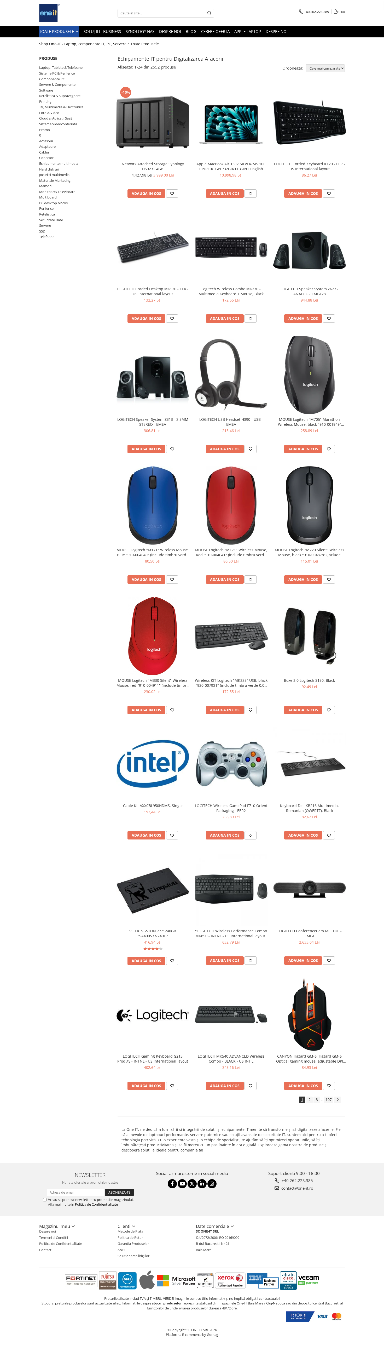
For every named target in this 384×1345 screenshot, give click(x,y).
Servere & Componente (57, 84)
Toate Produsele (57, 31)
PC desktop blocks (53, 203)
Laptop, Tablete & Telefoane (61, 67)
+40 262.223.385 (297, 1180)
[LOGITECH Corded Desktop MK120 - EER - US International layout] (152, 247)
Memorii (45, 186)
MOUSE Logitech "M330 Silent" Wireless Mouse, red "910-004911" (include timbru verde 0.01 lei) (153, 683)
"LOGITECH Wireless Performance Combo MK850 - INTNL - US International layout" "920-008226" (231, 933)
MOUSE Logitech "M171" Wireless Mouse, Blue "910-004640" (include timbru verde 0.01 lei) (153, 552)
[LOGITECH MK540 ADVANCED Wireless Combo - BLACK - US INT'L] (231, 1014)
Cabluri (44, 152)
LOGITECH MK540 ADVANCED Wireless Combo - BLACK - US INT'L (231, 1059)
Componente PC (52, 79)
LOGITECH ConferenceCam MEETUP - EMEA (309, 933)
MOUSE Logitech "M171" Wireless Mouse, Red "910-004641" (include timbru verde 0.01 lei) (231, 552)
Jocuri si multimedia (54, 174)
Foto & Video (49, 112)
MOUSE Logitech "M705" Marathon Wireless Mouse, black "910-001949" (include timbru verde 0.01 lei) (309, 422)
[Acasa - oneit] (65, 13)
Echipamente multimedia (58, 163)
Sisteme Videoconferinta (58, 124)
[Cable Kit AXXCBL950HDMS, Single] (152, 764)
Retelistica (47, 214)
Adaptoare (47, 146)
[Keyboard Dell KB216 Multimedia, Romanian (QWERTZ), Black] (309, 764)
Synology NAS (140, 31)
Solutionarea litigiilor (133, 1255)
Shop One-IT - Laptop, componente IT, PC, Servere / (84, 43)
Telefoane (46, 236)
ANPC (122, 1249)
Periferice (46, 208)
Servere (45, 225)
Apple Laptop (247, 31)
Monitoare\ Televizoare (57, 191)
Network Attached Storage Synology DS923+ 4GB (153, 166)
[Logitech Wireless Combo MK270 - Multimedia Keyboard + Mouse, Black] (231, 247)
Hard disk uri (49, 169)
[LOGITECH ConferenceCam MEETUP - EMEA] (309, 889)
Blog (191, 31)
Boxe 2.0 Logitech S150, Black (309, 680)
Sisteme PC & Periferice (57, 73)
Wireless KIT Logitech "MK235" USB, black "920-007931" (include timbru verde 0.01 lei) (231, 683)
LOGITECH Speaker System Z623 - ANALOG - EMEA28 (310, 291)
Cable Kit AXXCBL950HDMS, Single (153, 805)
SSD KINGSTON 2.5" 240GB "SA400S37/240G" (152, 933)
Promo (44, 129)
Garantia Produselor (133, 1243)
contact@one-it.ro (296, 1188)
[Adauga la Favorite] (172, 193)
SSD (42, 231)
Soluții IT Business (102, 31)
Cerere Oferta (215, 31)
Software (46, 90)
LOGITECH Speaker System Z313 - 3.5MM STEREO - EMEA (152, 422)
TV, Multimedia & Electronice (61, 107)
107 (328, 1099)
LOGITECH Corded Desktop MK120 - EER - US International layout (153, 291)
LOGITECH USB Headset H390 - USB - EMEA (231, 422)
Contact (45, 1249)
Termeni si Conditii (53, 1237)
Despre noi (170, 31)
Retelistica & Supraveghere (59, 95)
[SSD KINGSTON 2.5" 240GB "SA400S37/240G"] (152, 889)
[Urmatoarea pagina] (337, 1100)
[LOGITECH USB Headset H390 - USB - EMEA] (231, 375)
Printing (45, 101)
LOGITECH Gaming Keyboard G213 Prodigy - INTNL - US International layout (152, 1059)
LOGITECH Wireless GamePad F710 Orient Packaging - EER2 (231, 808)
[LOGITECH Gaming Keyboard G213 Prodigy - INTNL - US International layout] (152, 1014)
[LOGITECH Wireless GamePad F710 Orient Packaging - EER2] (231, 764)
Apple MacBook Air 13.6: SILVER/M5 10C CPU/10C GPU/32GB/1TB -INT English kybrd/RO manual (231, 166)
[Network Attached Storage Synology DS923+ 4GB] (152, 122)
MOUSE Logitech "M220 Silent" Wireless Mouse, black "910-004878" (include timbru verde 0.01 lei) (309, 552)
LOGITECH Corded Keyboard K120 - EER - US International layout (309, 166)
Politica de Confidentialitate (96, 1204)
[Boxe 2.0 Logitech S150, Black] (309, 636)
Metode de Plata (130, 1231)
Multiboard (48, 197)
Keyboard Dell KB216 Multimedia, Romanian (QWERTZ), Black (309, 808)
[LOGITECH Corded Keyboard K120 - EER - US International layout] (309, 122)
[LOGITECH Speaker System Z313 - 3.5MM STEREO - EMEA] (152, 375)
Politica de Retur (130, 1237)
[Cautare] (209, 13)
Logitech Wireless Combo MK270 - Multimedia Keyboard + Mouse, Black (231, 291)
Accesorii (46, 141)
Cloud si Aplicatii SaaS (55, 118)
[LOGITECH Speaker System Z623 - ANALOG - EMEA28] (309, 247)
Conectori (46, 157)
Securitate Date (51, 220)
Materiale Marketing (55, 180)
